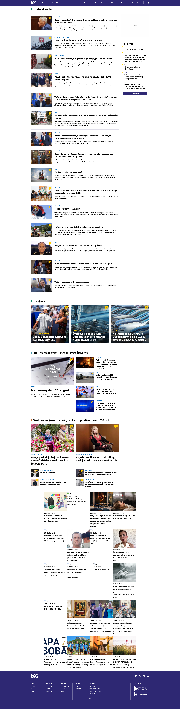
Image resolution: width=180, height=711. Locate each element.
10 (66, 307)
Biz (32, 689)
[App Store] (141, 694)
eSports (63, 684)
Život (32, 691)
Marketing (92, 684)
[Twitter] (140, 676)
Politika (57, 17)
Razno (33, 387)
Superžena (49, 691)
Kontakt (91, 698)
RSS (90, 696)
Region (57, 112)
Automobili (117, 330)
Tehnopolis (77, 330)
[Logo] (33, 2)
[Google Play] (141, 688)
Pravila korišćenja (95, 689)
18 (50, 133)
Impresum (92, 686)
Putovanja (49, 686)
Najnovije (45, 3)
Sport (33, 686)
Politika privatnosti (95, 691)
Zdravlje (49, 684)
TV (77, 686)
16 (91, 358)
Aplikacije (92, 693)
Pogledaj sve (135, 93)
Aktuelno (88, 470)
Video (78, 684)
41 (50, 206)
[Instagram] (144, 676)
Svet (56, 74)
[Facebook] (136, 676)
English (78, 689)
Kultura (48, 689)
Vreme (78, 691)
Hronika (99, 401)
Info (32, 684)
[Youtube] (148, 676)
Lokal (63, 691)
